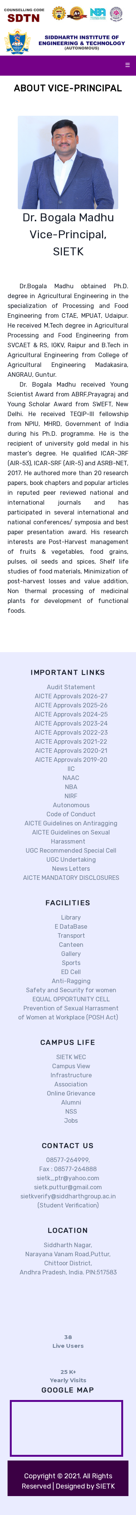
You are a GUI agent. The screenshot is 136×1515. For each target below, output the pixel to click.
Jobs (70, 1120)
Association (70, 1084)
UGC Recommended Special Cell (70, 850)
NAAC (70, 778)
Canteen (70, 944)
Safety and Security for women (70, 990)
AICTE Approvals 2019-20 (70, 759)
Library (70, 917)
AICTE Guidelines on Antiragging (70, 823)
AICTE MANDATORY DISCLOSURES (70, 877)
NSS (70, 1111)
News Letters (70, 868)
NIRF (70, 796)
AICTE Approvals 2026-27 (70, 696)
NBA (70, 787)
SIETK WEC (70, 1057)
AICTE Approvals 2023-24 (70, 723)
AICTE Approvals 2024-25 (70, 714)
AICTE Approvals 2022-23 (70, 732)
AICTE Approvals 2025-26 (70, 705)
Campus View (70, 1066)
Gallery (70, 953)
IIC (70, 768)
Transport (70, 935)
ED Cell (70, 972)
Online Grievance (70, 1093)
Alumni (70, 1102)
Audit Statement (70, 687)
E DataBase (70, 926)
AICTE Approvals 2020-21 (70, 750)
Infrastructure (70, 1075)
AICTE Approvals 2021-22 (70, 741)
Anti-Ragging (70, 981)
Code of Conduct (70, 814)
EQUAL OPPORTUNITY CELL (70, 999)
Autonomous (70, 805)
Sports (70, 962)
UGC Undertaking (70, 859)
